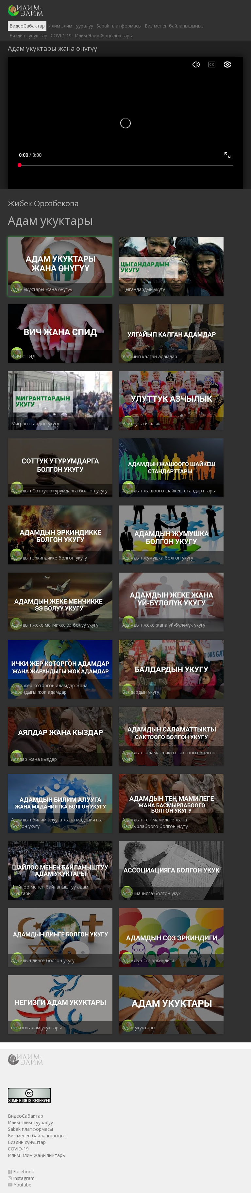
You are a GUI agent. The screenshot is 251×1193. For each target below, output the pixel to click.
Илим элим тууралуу (70, 26)
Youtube (21, 1185)
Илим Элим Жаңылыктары (104, 35)
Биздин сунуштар (28, 35)
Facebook (23, 1171)
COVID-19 (61, 35)
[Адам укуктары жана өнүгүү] (25, 10)
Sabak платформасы (119, 26)
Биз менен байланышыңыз (174, 26)
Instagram (23, 1178)
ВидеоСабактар (27, 26)
